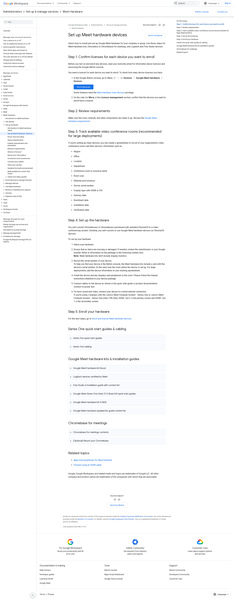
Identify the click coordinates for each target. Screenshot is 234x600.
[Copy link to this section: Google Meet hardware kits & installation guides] (142, 359)
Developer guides (47, 574)
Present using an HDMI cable (87, 465)
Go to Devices (83, 87)
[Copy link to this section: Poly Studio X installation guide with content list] (122, 385)
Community (62, 3)
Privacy (51, 594)
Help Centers (45, 570)
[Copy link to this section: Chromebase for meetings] (110, 423)
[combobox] (186, 3)
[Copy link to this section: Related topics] (92, 453)
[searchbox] (18, 22)
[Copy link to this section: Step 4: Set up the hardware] (112, 220)
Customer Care (175, 579)
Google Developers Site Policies (121, 519)
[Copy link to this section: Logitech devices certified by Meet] (110, 376)
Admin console (202, 12)
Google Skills (45, 583)
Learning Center (46, 579)
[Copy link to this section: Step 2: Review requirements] (113, 111)
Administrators (12, 11)
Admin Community (177, 570)
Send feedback (155, 35)
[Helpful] (160, 25)
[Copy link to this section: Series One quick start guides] (105, 338)
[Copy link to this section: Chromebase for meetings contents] (111, 432)
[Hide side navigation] (32, 595)
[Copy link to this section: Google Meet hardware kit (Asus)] (108, 368)
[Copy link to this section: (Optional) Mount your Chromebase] (111, 440)
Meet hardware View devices (111, 92)
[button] (17, 47)
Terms (42, 594)
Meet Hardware (73, 11)
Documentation (44, 3)
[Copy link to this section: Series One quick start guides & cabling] (128, 329)
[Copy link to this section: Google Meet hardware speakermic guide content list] (128, 410)
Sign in (228, 3)
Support (77, 3)
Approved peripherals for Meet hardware (93, 460)
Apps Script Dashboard (114, 574)
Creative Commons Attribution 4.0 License (136, 516)
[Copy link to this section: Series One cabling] (94, 346)
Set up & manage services (42, 11)
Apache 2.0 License (85, 519)
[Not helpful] (164, 25)
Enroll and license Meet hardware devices (111, 318)
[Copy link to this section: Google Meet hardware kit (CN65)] (109, 402)
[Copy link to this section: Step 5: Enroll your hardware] (112, 312)
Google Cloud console (113, 579)
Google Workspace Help (78, 25)
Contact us (222, 12)
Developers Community (179, 574)
